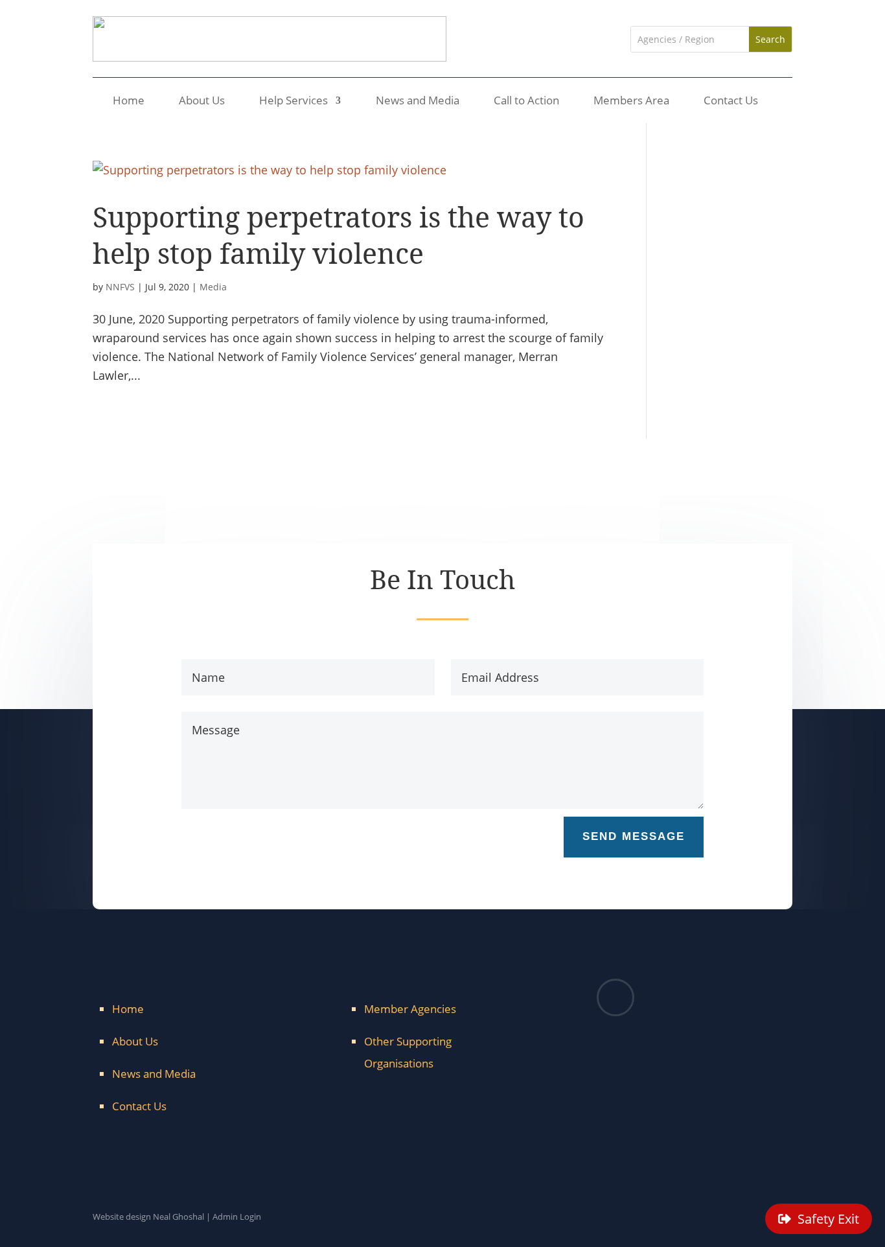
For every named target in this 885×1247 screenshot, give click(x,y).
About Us (202, 102)
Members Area (631, 102)
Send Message (633, 836)
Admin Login (237, 1216)
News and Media (417, 102)
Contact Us (731, 102)
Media (213, 287)
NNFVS (120, 287)
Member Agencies (410, 1008)
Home (128, 102)
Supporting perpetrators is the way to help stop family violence (338, 235)
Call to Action (526, 102)
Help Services (293, 102)
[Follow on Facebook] (615, 997)
